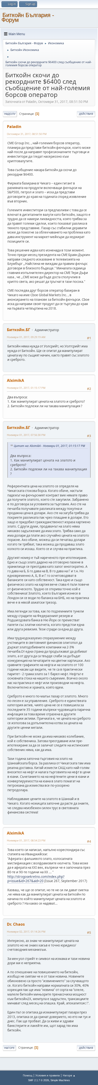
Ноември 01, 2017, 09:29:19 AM (26, 337)
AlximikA (15, 380)
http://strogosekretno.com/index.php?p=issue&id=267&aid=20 (35, 878)
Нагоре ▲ (69, 1075)
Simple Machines (60, 1080)
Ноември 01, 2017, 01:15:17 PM (26, 387)
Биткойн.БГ (18, 329)
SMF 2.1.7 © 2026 (38, 1080)
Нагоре (9, 1048)
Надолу (9, 114)
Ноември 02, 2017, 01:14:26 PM (26, 931)
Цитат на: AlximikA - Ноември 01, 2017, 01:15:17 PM (49, 446)
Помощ (27, 1075)
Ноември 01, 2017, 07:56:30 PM (26, 435)
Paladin (14, 126)
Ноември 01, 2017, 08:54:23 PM (26, 840)
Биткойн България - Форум (27, 17)
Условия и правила (47, 1075)
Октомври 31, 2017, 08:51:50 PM (27, 134)
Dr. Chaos (16, 924)
